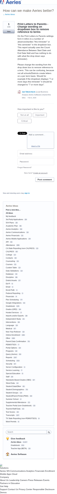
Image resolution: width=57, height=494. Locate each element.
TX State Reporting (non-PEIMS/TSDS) (21, 418)
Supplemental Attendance (16, 402)
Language (10, 325)
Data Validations (12, 271)
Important (41, 115)
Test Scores (10, 412)
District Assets (11, 280)
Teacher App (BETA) (19, 448)
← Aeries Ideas (9, 14)
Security (9, 364)
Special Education (13, 374)
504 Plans (10, 223)
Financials (10, 296)
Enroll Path (10, 290)
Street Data (10, 383)
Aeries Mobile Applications (16, 239)
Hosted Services (12, 313)
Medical (9, 329)
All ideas (9, 213)
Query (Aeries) (11, 354)
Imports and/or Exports (15, 316)
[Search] (48, 432)
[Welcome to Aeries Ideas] (28, 2)
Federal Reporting (13, 293)
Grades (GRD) (11, 309)
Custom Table (11, 268)
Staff (7, 377)
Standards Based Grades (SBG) (18, 380)
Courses (9, 264)
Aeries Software (18, 454)
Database (10, 274)
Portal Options (11, 348)
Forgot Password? (25, 167)
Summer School (12, 399)
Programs (10, 351)
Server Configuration (14, 367)
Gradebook (10, 306)
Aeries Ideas (12, 206)
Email (8, 287)
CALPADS (10, 252)
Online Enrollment (13, 335)
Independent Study (13, 319)
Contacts (9, 258)
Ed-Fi (8, 284)
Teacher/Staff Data (13, 409)
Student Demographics (15, 390)
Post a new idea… (13, 210)
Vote (9, 31)
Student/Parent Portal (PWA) (17, 396)
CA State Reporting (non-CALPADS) (20, 248)
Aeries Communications (15, 232)
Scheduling (10, 361)
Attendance (10, 245)
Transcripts (10, 415)
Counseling (10, 261)
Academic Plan (12, 226)
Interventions (11, 322)
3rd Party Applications (14, 219)
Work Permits (11, 422)
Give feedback (18, 438)
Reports (9, 357)
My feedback (11, 216)
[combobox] (26, 432)
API (7, 242)
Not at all (25, 115)
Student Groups (12, 393)
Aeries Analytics (12, 229)
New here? (36, 173)
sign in (27, 193)
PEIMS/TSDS (11, 345)
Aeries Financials (13, 236)
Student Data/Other (13, 386)
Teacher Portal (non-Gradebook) (19, 406)
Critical (26, 121)
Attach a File (35, 146)
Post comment (45, 179)
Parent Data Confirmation (16, 341)
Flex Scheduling (12, 300)
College (9, 255)
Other (8, 338)
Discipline (10, 277)
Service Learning (12, 370)
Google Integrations (13, 303)
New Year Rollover (13, 332)
